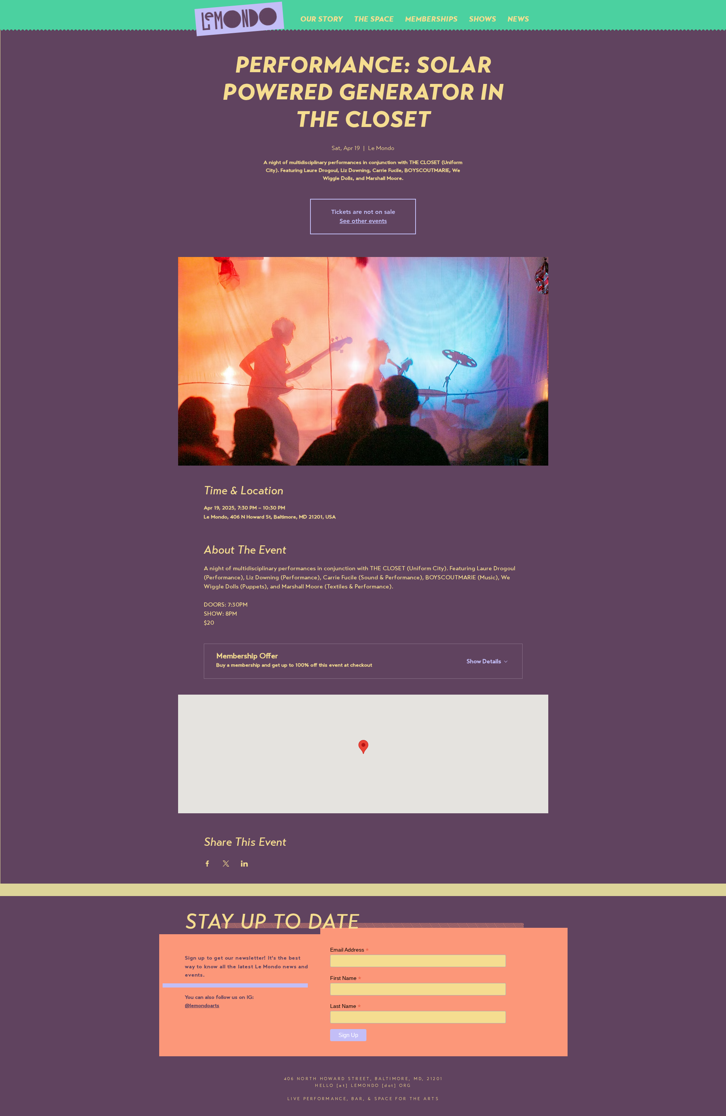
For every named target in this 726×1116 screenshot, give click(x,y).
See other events (363, 220)
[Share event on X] (226, 864)
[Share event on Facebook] (207, 864)
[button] (373, 19)
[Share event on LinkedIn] (244, 864)
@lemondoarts (202, 1006)
